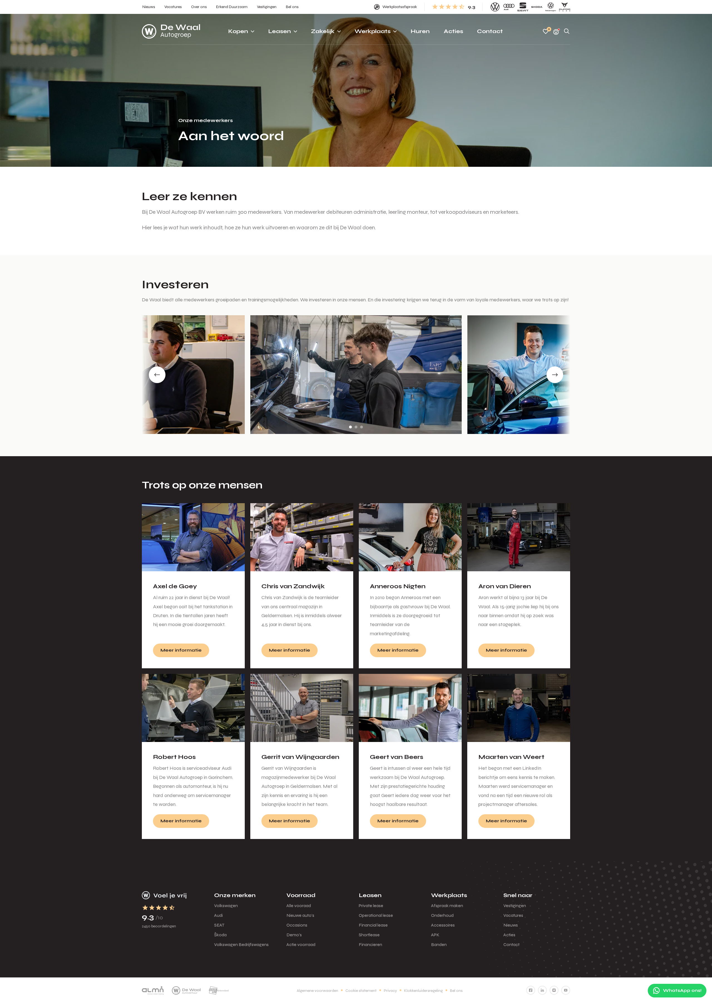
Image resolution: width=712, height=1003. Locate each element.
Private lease (371, 905)
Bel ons (456, 990)
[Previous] (157, 374)
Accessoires (443, 925)
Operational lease (376, 915)
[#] (530, 990)
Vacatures (513, 915)
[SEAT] (522, 7)
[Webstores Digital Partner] (171, 31)
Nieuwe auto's (300, 915)
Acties (509, 934)
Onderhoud (442, 915)
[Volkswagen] (495, 7)
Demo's (294, 934)
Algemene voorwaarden (317, 990)
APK (435, 934)
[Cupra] (564, 7)
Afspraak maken (447, 905)
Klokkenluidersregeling (423, 990)
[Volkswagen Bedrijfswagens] (550, 7)
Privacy (390, 990)
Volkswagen (226, 905)
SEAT (219, 925)
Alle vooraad (298, 905)
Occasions (296, 925)
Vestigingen (514, 905)
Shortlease (369, 934)
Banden (439, 944)
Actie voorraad (300, 944)
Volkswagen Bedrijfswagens (241, 944)
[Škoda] (536, 7)
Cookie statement (361, 990)
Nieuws (510, 925)
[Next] (555, 374)
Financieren (370, 944)
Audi (218, 915)
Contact (511, 944)
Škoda (220, 934)
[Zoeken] (566, 31)
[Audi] (509, 7)
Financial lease (373, 925)
